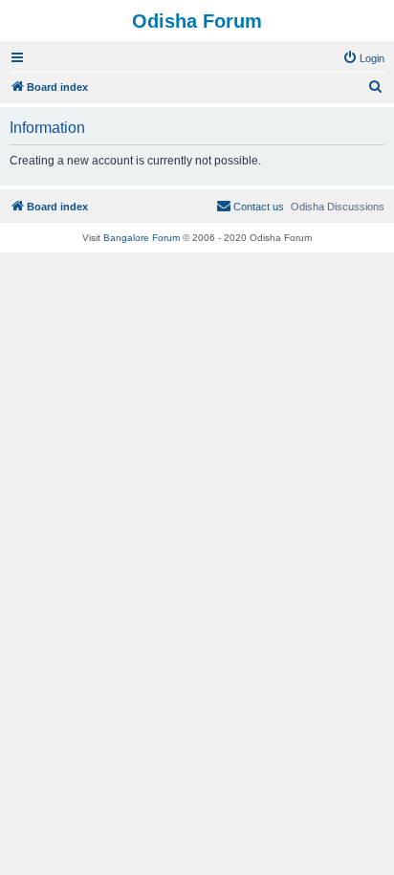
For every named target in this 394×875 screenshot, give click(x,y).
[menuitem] (363, 58)
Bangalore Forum (141, 237)
